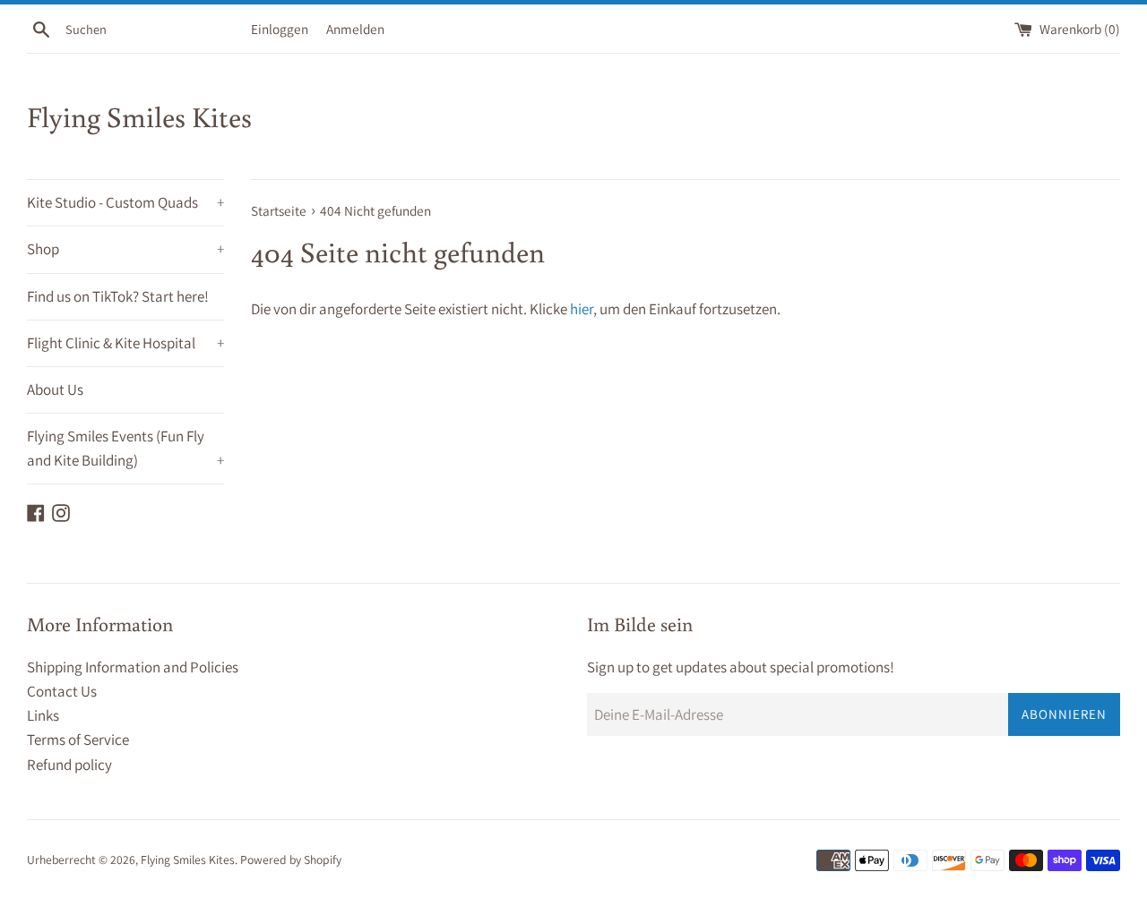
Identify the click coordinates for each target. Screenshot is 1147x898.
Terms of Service (78, 739)
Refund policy (69, 764)
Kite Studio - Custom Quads (125, 202)
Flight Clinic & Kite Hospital (125, 343)
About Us (55, 389)
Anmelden (355, 29)
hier (581, 309)
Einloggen (279, 29)
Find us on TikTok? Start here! (118, 296)
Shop (125, 249)
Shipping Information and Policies (132, 667)
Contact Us (62, 691)
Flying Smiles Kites (139, 116)
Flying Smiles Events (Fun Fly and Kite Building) (125, 448)
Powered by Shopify (290, 859)
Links (43, 715)
